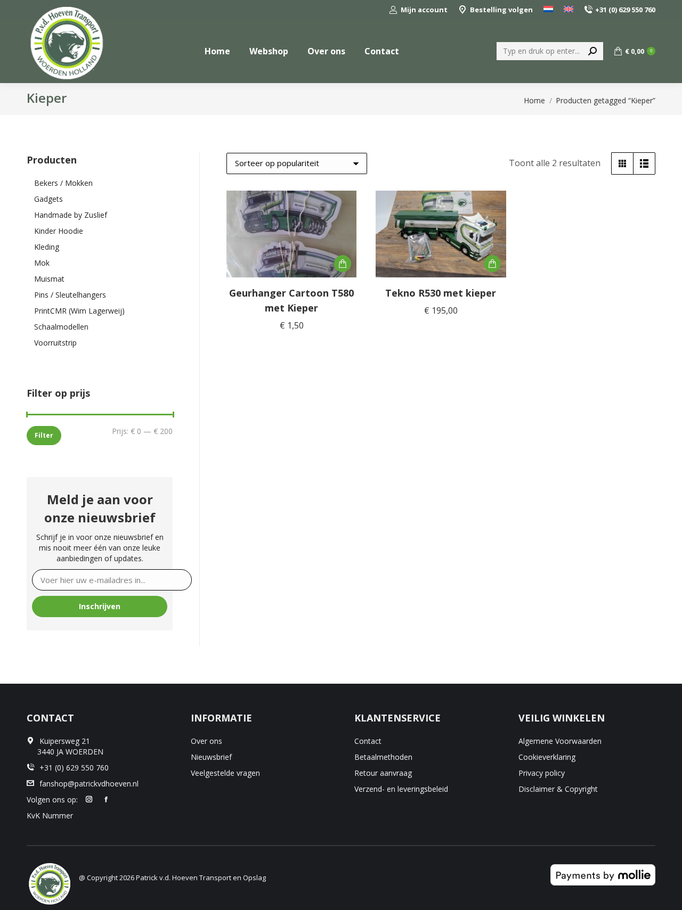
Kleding (46, 247)
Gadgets (48, 199)
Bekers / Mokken (63, 183)
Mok (42, 263)
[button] (342, 263)
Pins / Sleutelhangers (70, 295)
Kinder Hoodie (58, 231)
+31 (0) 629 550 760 (625, 9)
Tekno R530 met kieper (440, 292)
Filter (44, 435)
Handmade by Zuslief (70, 215)
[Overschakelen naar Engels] (568, 10)
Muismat (49, 279)
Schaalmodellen (61, 327)
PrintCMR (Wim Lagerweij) (79, 311)
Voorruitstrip (55, 343)
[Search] (592, 51)
